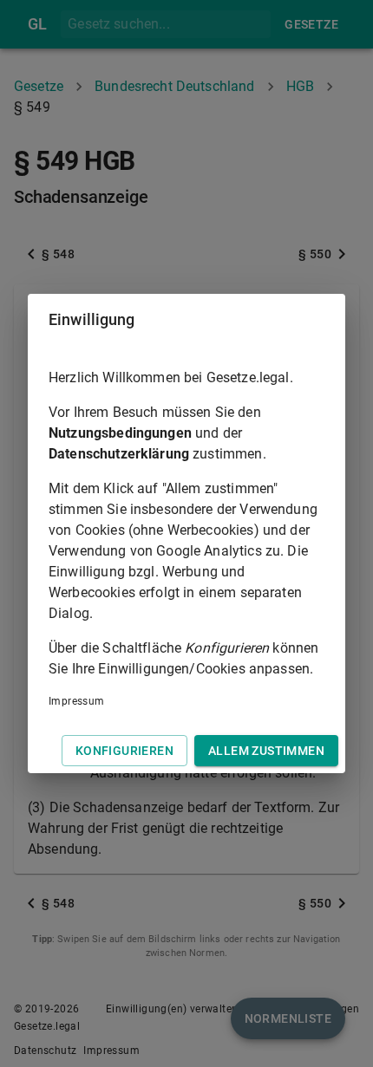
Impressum (77, 701)
